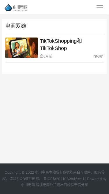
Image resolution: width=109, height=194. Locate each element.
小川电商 (28, 185)
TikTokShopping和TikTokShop (61, 44)
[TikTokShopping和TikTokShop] (21, 48)
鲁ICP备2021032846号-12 (64, 179)
